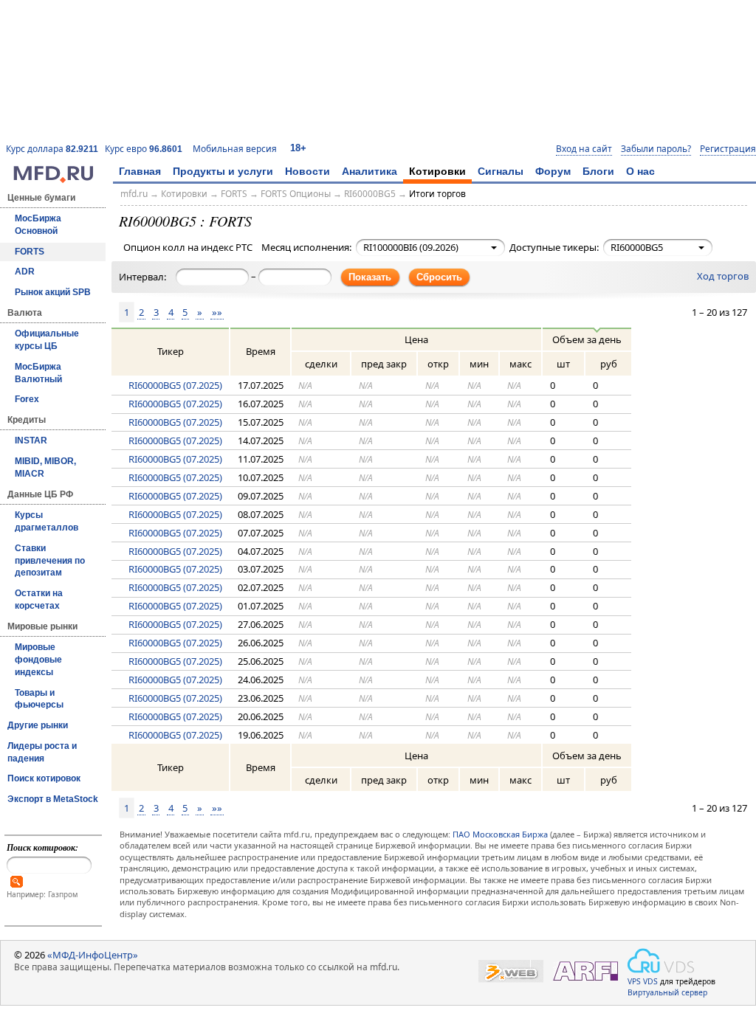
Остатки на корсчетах (39, 599)
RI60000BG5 (370, 193)
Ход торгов (723, 276)
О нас (640, 171)
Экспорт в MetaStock (52, 799)
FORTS (29, 251)
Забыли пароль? (656, 149)
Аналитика (369, 171)
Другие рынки (37, 725)
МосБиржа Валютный (38, 373)
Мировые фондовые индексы (38, 659)
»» (217, 312)
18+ (298, 147)
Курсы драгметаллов (46, 521)
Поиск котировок (43, 778)
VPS (634, 981)
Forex (27, 399)
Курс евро (143, 148)
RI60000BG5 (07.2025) (175, 385)
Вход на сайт (584, 149)
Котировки (437, 171)
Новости (307, 171)
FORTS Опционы (296, 193)
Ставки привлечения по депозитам (50, 560)
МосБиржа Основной (38, 224)
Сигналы (500, 171)
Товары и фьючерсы (39, 699)
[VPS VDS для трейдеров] (661, 960)
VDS (650, 981)
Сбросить (439, 277)
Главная (140, 171)
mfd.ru (134, 193)
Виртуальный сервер (667, 992)
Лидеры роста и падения (42, 752)
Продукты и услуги (223, 171)
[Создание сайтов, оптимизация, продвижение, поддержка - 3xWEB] (510, 971)
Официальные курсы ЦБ (47, 339)
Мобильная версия (235, 148)
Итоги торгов (437, 193)
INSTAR (31, 440)
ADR (25, 271)
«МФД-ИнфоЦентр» (92, 954)
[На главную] (53, 179)
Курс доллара (52, 148)
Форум (553, 171)
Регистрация (728, 149)
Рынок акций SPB (53, 292)
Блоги (598, 171)
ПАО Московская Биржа (500, 834)
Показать (369, 277)
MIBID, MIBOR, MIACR (45, 467)
